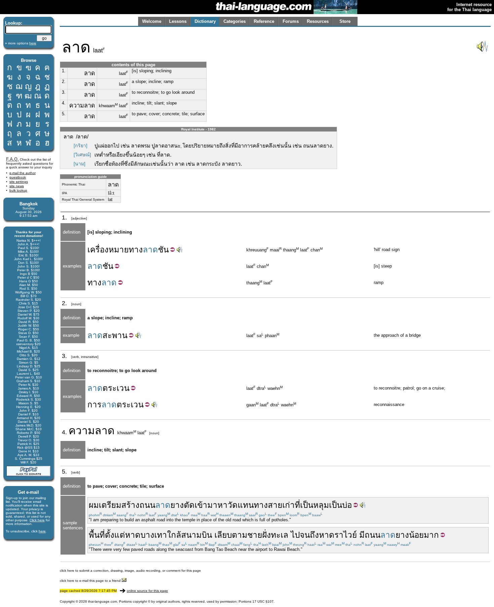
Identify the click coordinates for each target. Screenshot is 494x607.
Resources (318, 21)
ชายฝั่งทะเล (267, 534)
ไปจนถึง (305, 534)
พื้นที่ (97, 534)
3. (64, 92)
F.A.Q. (12, 159)
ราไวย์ (345, 534)
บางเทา (153, 534)
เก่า (288, 505)
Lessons (178, 21)
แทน (246, 505)
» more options (20, 43)
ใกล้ (174, 534)
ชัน (163, 249)
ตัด (189, 505)
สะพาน (114, 335)
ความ (82, 430)
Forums (291, 21)
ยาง (177, 505)
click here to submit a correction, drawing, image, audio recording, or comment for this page (130, 570)
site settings (18, 182)
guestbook (17, 177)
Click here (37, 520)
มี (362, 534)
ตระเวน (115, 388)
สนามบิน (196, 534)
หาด (132, 534)
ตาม (239, 534)
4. (64, 103)
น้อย (416, 534)
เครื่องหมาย (108, 249)
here (42, 531)
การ (94, 404)
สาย (275, 505)
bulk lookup (18, 190)
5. (64, 113)
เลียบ (223, 534)
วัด (233, 505)
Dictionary (205, 21)
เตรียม (110, 505)
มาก (431, 534)
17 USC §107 (263, 601)
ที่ (297, 505)
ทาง (136, 249)
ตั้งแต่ (115, 534)
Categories (234, 21)
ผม (94, 505)
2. (64, 81)
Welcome (151, 21)
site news (16, 186)
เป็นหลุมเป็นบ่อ (326, 505)
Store (345, 21)
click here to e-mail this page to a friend (91, 580)
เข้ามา (206, 505)
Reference (264, 21)
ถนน (372, 534)
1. (64, 70)
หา (222, 505)
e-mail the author (22, 173)
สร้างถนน (138, 505)
